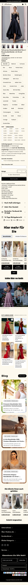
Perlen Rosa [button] (19, 67)
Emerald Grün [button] (7, 82)
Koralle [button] (5, 116)
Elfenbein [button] (20, 108)
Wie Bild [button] (5, 64)
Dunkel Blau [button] (6, 123)
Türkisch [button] (13, 120)
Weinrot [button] (13, 64)
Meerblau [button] (12, 93)
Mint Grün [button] (16, 79)
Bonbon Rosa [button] (7, 75)
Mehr (14, 272)
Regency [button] (5, 105)
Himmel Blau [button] (16, 90)
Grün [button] (4, 86)
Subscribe (22, 560)
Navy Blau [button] (6, 97)
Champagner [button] (7, 112)
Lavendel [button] (5, 101)
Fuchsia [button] (17, 112)
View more (22, 376)
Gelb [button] (12, 116)
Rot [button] (4, 67)
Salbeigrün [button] (6, 79)
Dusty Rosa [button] (14, 71)
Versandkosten (6, 57)
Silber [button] (22, 105)
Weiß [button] (12, 108)
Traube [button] (14, 101)
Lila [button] (23, 97)
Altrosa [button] (5, 71)
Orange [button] (5, 120)
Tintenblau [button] (16, 97)
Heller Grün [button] (18, 82)
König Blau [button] (22, 93)
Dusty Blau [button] (6, 90)
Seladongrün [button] (18, 75)
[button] (2, 4)
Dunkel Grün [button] (13, 86)
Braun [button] (19, 116)
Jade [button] (22, 86)
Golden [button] (5, 108)
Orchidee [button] (14, 105)
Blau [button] (4, 93)
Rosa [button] (10, 67)
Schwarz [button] (22, 64)
